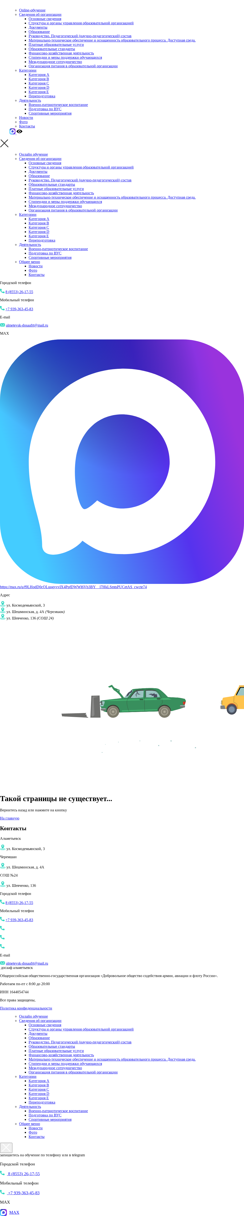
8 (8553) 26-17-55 (19, 292)
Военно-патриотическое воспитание (58, 105)
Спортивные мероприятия (50, 113)
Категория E (39, 92)
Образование (39, 32)
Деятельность (30, 100)
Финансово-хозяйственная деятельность (61, 53)
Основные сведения (45, 19)
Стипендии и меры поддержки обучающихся (65, 57)
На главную (9, 818)
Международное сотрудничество (55, 62)
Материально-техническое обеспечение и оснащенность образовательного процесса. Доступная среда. (112, 40)
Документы (38, 27)
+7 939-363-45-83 (19, 309)
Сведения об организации (40, 14)
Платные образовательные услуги (56, 44)
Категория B (39, 79)
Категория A (39, 75)
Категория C (39, 83)
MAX (14, 1212)
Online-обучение (32, 10)
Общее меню (29, 262)
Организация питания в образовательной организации (73, 66)
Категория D (39, 87)
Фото (23, 122)
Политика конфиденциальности (26, 1008)
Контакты (27, 126)
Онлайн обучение (33, 154)
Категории (27, 70)
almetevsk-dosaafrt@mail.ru (27, 325)
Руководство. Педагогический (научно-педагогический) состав (80, 36)
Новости (26, 118)
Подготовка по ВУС (45, 109)
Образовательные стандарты (52, 49)
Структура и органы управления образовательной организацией (81, 23)
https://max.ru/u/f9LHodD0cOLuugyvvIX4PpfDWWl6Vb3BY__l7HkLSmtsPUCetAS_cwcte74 (73, 587)
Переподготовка (42, 96)
